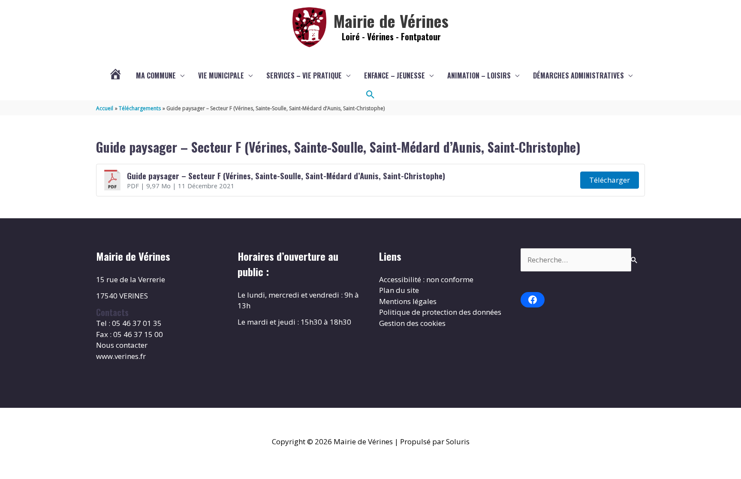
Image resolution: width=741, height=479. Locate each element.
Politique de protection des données (440, 312)
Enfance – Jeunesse (394, 75)
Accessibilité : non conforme (426, 279)
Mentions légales (408, 301)
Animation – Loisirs (479, 75)
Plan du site (399, 290)
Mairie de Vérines (391, 21)
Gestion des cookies (412, 323)
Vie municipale (221, 75)
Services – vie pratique (304, 75)
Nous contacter (122, 345)
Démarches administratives (578, 75)
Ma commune (156, 75)
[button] (370, 94)
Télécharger (609, 180)
